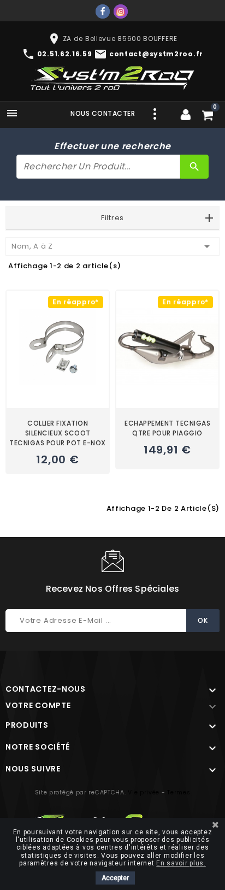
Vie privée (143, 792)
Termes (178, 792)
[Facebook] (103, 11)
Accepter (115, 878)
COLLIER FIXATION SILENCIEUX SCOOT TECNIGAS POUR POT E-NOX (57, 433)
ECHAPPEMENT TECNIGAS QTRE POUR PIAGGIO (167, 428)
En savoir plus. (181, 863)
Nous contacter (102, 113)
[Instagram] (121, 11)
